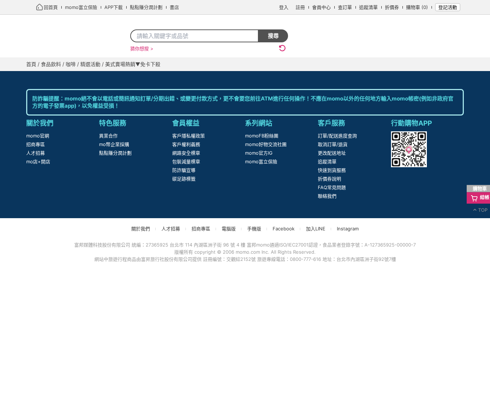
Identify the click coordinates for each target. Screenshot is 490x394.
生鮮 (381, 64)
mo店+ (118, 64)
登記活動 (447, 7)
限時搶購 (66, 64)
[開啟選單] (457, 64)
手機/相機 (218, 64)
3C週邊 (286, 64)
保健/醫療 (317, 64)
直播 (93, 64)
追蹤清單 (370, 7)
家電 (169, 64)
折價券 (393, 7)
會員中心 (323, 7)
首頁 (39, 64)
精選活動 (99, 78)
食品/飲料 (353, 64)
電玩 (190, 64)
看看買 (145, 64)
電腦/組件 (253, 64)
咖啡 (76, 78)
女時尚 (405, 64)
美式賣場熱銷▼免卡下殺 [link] (144, 78)
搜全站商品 (234, 35)
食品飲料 (54, 78)
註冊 (301, 7)
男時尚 (432, 64)
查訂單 (346, 7)
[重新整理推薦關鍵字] (282, 48)
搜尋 (273, 35)
